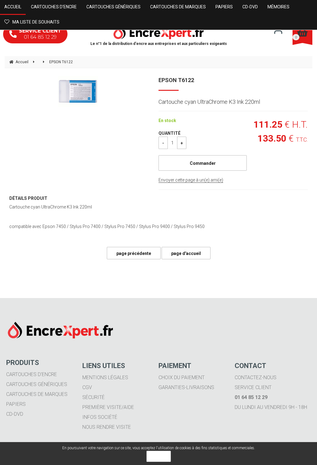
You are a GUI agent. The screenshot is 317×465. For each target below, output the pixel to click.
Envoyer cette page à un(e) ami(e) (190, 180)
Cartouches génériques (36, 384)
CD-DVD (14, 414)
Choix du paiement (181, 377)
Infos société (99, 417)
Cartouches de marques (36, 394)
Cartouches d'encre (31, 374)
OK (158, 456)
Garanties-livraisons (186, 387)
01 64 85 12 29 (40, 34)
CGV (87, 387)
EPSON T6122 (176, 80)
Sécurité (93, 397)
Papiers (16, 404)
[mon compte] (278, 31)
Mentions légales (105, 377)
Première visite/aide (108, 407)
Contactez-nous (255, 377)
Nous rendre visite (106, 427)
